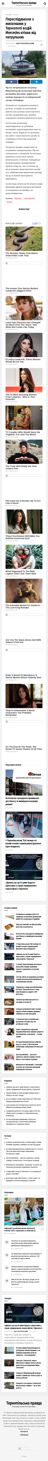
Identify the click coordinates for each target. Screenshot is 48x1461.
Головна (8, 15)
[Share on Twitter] (24, 82)
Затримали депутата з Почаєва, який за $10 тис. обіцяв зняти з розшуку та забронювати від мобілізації (23, 1113)
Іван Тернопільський (25, 43)
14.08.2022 (12, 46)
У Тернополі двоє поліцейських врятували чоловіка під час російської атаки (27, 1021)
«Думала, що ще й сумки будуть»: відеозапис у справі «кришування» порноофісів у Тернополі (21, 885)
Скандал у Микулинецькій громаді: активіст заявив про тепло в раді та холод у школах (29, 1375)
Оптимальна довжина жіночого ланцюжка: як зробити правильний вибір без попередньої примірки (28, 916)
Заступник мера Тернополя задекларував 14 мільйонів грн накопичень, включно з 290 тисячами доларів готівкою (26, 1256)
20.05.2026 (10, 892)
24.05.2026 (10, 850)
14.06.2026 (10, 808)
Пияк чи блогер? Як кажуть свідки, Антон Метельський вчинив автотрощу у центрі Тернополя (25, 1281)
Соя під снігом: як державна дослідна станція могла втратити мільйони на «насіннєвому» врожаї (30, 979)
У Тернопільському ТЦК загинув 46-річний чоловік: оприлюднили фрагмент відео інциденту (23, 843)
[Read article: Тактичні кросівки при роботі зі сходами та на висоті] (9, 1002)
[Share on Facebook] (11, 82)
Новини (16, 15)
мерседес (18, 198)
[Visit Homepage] (24, 3)
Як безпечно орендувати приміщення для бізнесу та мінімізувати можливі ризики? (22, 801)
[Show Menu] (3, 3)
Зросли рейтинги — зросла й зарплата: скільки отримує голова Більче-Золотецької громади (28, 1057)
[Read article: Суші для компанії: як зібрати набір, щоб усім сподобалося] (9, 926)
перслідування (29, 198)
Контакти (24, 1432)
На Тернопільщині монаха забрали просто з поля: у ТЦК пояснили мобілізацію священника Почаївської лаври (24, 1151)
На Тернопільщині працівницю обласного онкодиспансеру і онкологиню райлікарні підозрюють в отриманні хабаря (21, 1121)
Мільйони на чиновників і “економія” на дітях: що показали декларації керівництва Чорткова (29, 1067)
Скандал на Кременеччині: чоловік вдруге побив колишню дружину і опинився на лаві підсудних (28, 1011)
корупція (11, 877)
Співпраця (24, 1435)
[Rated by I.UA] (24, 1449)
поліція (9, 202)
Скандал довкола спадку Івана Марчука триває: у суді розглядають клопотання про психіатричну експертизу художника (26, 1269)
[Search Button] (45, 3)
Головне (10, 793)
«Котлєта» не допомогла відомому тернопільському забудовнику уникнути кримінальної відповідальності (25, 1243)
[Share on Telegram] (36, 82)
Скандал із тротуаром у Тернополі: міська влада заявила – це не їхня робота (28, 1385)
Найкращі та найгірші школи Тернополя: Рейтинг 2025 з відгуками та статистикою (19, 1229)
